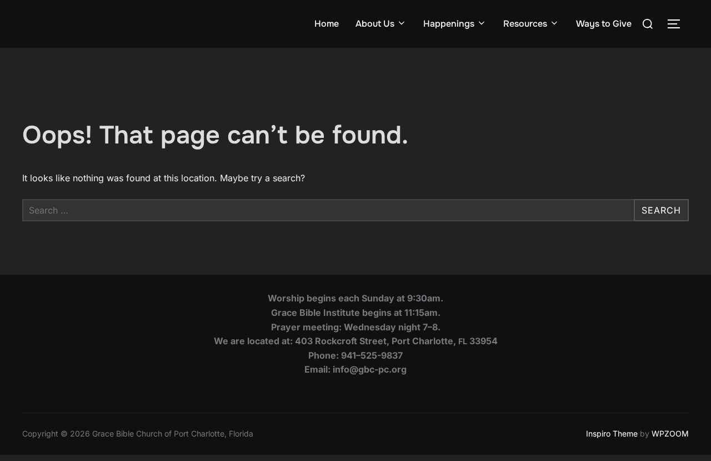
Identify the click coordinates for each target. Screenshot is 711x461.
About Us (375, 23)
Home (326, 23)
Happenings (448, 23)
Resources (525, 23)
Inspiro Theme (612, 433)
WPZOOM (670, 433)
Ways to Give (604, 23)
